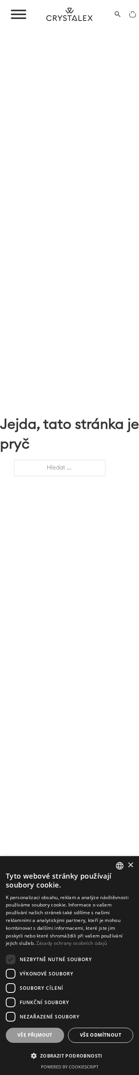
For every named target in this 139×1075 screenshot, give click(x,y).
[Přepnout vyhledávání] (117, 14)
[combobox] (120, 866)
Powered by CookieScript (69, 1067)
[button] (69, 1056)
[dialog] (69, 965)
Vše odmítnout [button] (100, 1035)
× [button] (130, 865)
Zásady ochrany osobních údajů (71, 943)
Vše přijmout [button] (35, 1035)
